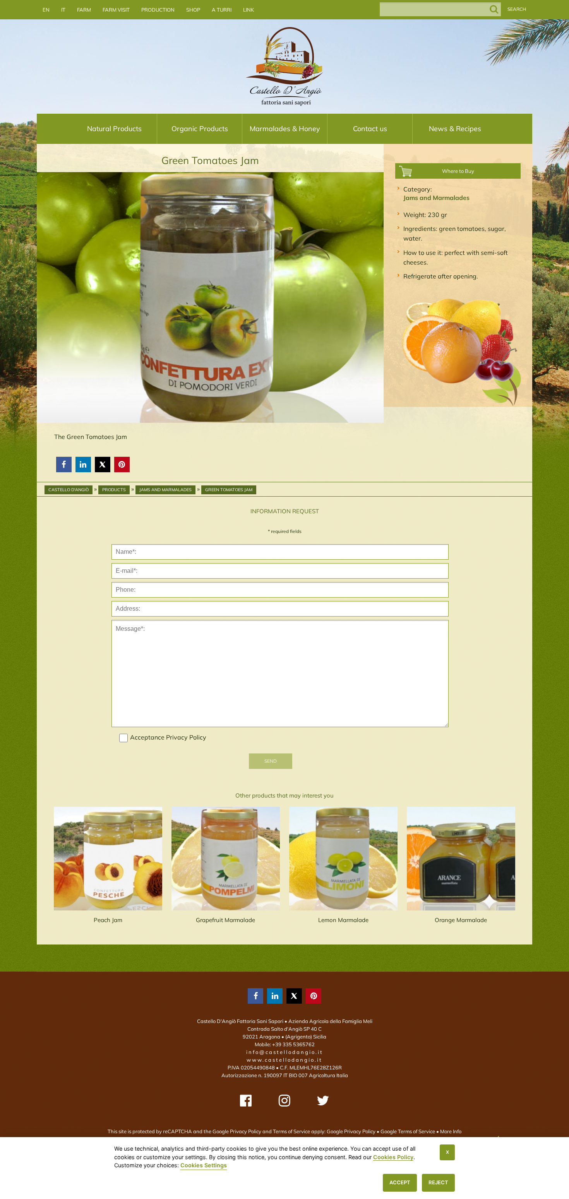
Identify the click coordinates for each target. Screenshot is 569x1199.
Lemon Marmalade (343, 920)
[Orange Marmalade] (461, 858)
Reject (438, 1182)
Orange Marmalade (461, 920)
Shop (193, 10)
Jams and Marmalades (436, 198)
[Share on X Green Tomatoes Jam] (102, 464)
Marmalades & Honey (285, 128)
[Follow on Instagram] (284, 1101)
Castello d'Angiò (68, 489)
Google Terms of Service (407, 1131)
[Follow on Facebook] (246, 1101)
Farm (84, 10)
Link (248, 10)
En (46, 10)
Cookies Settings (203, 1165)
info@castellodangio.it (284, 1052)
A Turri (221, 10)
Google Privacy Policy (351, 1131)
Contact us (370, 128)
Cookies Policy (393, 1157)
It (63, 10)
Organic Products (199, 128)
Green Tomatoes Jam (228, 489)
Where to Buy (458, 171)
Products (114, 489)
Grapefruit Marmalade (225, 920)
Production (158, 10)
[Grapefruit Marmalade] (225, 858)
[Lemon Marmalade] (343, 858)
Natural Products (114, 128)
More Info (450, 1131)
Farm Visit (116, 10)
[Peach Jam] (108, 858)
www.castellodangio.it (284, 1060)
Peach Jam (108, 920)
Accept (399, 1182)
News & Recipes (455, 128)
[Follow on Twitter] (323, 1101)
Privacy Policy (186, 737)
